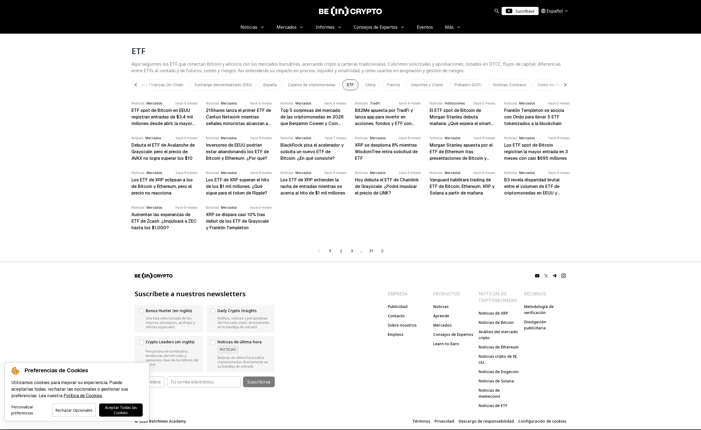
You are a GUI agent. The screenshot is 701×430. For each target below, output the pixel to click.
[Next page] (382, 250)
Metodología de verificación (539, 309)
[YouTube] (537, 275)
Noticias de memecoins (489, 393)
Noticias (441, 306)
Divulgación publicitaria (535, 324)
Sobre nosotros (402, 325)
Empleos (395, 334)
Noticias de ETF (493, 405)
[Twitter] (546, 275)
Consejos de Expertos (453, 334)
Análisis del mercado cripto (498, 334)
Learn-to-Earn (446, 343)
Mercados (442, 325)
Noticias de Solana (496, 380)
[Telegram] (555, 275)
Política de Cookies (83, 396)
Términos (421, 421)
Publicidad (397, 306)
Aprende (441, 315)
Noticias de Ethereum (499, 347)
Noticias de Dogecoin (499, 371)
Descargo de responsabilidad (486, 421)
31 (371, 250)
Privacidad (444, 421)
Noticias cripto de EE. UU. (498, 359)
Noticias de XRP (493, 313)
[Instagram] (563, 275)
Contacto (396, 315)
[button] (169, 319)
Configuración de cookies (542, 421)
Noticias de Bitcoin (496, 322)
